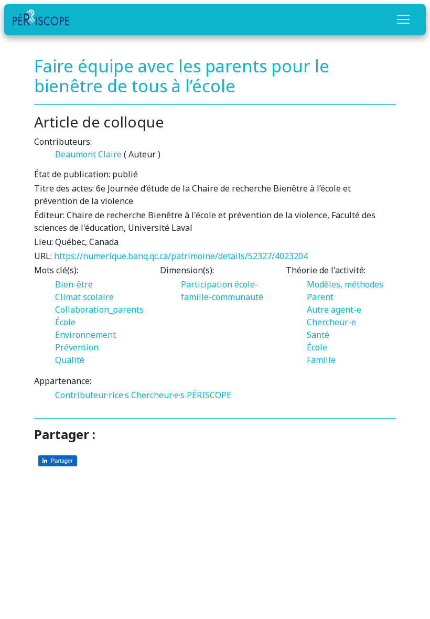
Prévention (77, 347)
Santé (318, 334)
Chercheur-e (331, 322)
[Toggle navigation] (403, 19)
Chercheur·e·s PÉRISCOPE (181, 395)
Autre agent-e (334, 309)
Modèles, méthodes (345, 284)
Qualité (69, 360)
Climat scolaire (84, 297)
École (65, 322)
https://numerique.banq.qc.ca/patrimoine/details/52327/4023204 (181, 256)
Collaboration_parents (99, 309)
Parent (320, 297)
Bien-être (74, 284)
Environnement (85, 334)
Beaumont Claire (88, 154)
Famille (321, 360)
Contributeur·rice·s (92, 395)
